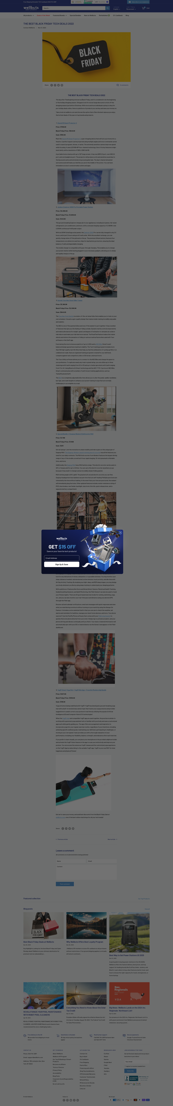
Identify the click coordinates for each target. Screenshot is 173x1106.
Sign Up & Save (61, 564)
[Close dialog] (120, 532)
